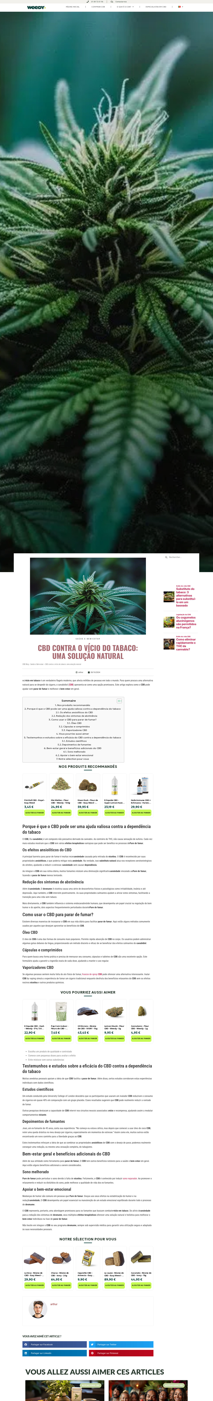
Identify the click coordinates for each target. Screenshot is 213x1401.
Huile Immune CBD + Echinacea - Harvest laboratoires (141, 801)
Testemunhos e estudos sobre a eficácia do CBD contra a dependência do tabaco (74, 737)
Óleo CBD (76, 723)
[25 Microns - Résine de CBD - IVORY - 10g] (88, 1011)
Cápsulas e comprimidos (76, 726)
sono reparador (130, 1178)
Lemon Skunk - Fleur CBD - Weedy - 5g (114, 1027)
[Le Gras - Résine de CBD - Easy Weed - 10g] (35, 1258)
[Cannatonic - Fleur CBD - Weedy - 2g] (141, 1011)
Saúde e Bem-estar (88, 639)
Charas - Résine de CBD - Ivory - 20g (60, 1274)
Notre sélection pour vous (74, 758)
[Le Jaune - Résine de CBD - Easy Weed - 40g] (115, 1258)
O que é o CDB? (124, 7)
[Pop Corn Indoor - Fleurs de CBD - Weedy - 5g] (61, 1011)
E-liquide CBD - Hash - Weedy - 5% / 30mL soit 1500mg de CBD (34, 1027)
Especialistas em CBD (156, 7)
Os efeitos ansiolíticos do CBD (76, 712)
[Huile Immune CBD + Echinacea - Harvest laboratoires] (141, 785)
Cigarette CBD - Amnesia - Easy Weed (85, 1274)
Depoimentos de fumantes (76, 744)
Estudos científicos (76, 741)
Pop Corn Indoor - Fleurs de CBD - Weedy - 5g (59, 1027)
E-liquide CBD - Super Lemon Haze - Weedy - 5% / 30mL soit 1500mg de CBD (114, 801)
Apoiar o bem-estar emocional (76, 755)
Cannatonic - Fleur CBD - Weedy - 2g (140, 1027)
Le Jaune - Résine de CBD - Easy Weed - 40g (114, 1274)
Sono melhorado (76, 751)
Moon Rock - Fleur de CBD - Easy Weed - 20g (88, 801)
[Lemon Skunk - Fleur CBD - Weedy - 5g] (115, 1011)
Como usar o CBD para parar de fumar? (74, 719)
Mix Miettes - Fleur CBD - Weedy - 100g (60, 801)
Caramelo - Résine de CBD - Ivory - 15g (141, 1274)
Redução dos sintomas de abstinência (76, 716)
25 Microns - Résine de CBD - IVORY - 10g (88, 1027)
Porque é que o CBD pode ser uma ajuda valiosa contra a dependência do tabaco (74, 708)
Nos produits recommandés (73, 705)
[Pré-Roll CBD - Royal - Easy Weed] (35, 785)
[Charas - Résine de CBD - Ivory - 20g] (61, 1258)
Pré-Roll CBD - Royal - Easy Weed (34, 801)
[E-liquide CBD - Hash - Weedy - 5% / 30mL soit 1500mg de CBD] (35, 1011)
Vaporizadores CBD (76, 730)
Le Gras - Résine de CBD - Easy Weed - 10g (33, 1274)
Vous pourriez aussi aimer (74, 733)
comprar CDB (98, 7)
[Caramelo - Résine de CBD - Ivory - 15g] (141, 1258)
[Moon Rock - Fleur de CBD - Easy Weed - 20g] (88, 785)
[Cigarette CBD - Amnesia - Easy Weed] (88, 1258)
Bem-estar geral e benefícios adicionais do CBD (74, 748)
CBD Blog (25, 664)
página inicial (73, 7)
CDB (71, 684)
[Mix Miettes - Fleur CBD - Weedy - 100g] (61, 785)
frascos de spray (92, 974)
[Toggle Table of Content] (118, 700)
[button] (54, 1344)
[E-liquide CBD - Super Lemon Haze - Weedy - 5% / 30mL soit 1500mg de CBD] (115, 785)
